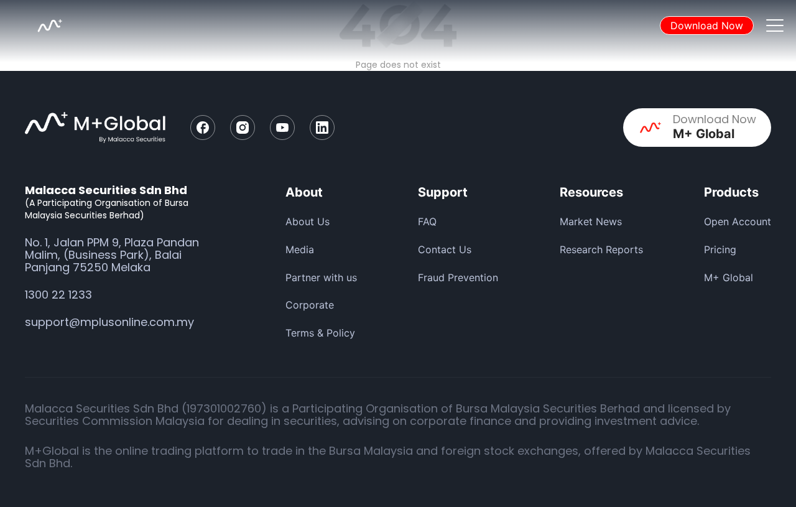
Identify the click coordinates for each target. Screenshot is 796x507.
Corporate (309, 305)
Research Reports (601, 249)
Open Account (737, 221)
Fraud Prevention (458, 277)
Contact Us (444, 249)
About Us (307, 221)
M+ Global (728, 277)
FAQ (427, 221)
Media (299, 249)
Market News (591, 221)
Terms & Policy (320, 333)
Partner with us (321, 277)
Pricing (720, 249)
